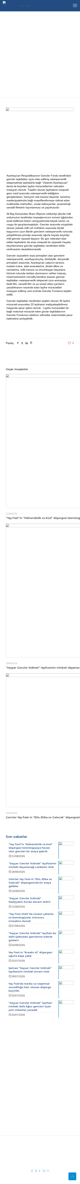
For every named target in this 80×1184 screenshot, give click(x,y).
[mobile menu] (75, 5)
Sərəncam (27, 1071)
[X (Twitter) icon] (36, 1170)
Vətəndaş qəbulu (31, 1102)
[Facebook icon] (32, 1170)
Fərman (26, 1066)
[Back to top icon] (72, 1176)
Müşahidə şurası (31, 1091)
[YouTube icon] (40, 1170)
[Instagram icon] (43, 1170)
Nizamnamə (28, 1077)
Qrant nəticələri (30, 1097)
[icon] (47, 1170)
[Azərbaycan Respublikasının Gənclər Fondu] (23, 5)
